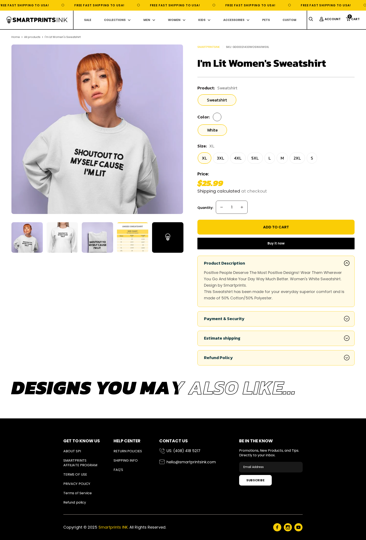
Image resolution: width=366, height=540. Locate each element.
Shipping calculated (218, 191)
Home (15, 37)
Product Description (224, 263)
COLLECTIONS (115, 20)
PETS (266, 20)
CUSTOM (289, 20)
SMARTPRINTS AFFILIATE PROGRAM (80, 463)
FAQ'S (118, 469)
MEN (146, 20)
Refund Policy (218, 357)
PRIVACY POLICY (76, 483)
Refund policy (74, 502)
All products (32, 37)
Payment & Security (224, 318)
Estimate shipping (222, 338)
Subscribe (255, 480)
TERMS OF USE (75, 474)
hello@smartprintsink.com (191, 462)
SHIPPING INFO (126, 460)
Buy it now (276, 243)
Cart (354, 19)
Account (333, 19)
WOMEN (174, 20)
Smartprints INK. (113, 527)
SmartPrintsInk (208, 47)
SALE (87, 20)
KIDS (201, 20)
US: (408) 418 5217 (183, 450)
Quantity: (205, 207)
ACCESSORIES (233, 20)
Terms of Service (77, 493)
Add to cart (276, 227)
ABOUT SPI (72, 451)
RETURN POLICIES (128, 451)
